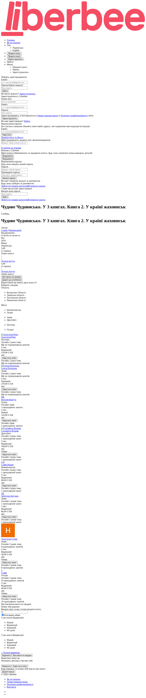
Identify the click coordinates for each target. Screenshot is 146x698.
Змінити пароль (9, 178)
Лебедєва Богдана (9, 496)
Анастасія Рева (8, 337)
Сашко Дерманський (11, 230)
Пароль (4, 85)
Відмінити (6, 655)
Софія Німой (7, 465)
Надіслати (6, 135)
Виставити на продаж (22, 655)
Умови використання (47, 115)
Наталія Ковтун (8, 399)
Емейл (4, 79)
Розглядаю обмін (12, 615)
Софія (4, 573)
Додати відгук (8, 261)
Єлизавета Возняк (10, 431)
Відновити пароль (36, 186)
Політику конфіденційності (74, 115)
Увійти (5, 91)
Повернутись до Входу (12, 137)
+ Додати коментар (10, 652)
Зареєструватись (27, 94)
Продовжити (7, 156)
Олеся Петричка (9, 368)
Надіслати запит (9, 358)
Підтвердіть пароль (10, 172)
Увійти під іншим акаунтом (14, 186)
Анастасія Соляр (9, 539)
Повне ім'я (6, 99)
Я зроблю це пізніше (11, 148)
